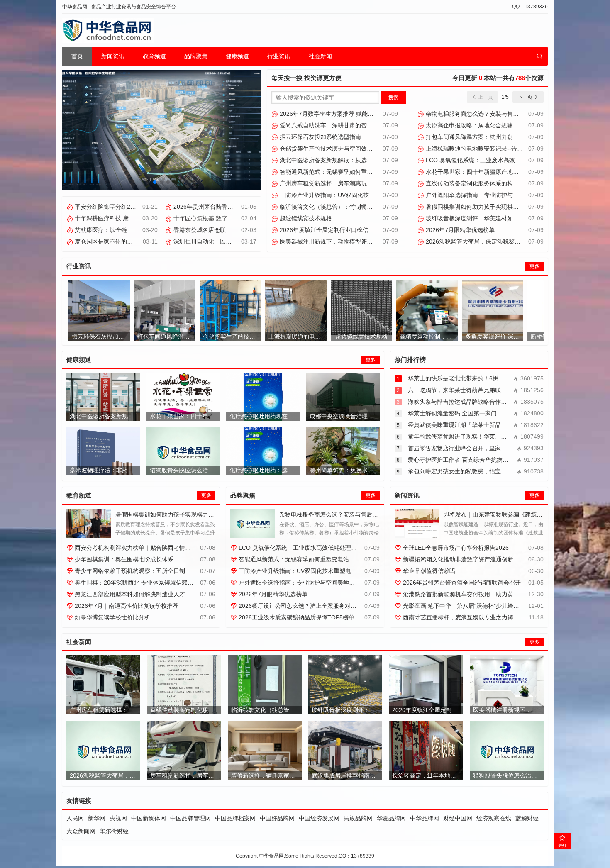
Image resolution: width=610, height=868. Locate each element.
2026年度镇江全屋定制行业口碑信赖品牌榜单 (338, 230)
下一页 (525, 97)
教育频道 (154, 56)
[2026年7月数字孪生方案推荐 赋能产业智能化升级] (161, 129)
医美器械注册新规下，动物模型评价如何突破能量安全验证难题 (360, 241)
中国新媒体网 (148, 818)
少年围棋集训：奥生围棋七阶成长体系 (123, 559)
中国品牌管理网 (190, 818)
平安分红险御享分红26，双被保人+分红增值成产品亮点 (145, 206)
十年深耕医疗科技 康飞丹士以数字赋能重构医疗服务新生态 (150, 218)
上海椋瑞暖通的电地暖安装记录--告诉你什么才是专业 (494, 148)
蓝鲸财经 (527, 818)
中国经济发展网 (319, 818)
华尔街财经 (114, 831)
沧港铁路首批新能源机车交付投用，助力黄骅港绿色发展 (474, 594)
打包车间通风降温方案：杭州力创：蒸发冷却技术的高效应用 (503, 137)
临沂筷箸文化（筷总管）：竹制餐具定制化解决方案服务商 (354, 206)
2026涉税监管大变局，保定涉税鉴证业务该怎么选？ (492, 241)
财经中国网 (457, 818)
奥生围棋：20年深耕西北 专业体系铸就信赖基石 (136, 582)
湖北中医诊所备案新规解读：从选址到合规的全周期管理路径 (357, 160)
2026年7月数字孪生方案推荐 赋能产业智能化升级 (343, 113)
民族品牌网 (358, 818)
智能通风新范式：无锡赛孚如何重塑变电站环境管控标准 (351, 171)
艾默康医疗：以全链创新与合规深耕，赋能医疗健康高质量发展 (155, 230)
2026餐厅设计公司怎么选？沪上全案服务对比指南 (302, 605)
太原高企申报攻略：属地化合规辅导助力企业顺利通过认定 (500, 125)
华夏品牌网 (391, 818)
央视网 (118, 818)
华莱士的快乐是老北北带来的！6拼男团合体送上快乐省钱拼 (485, 378)
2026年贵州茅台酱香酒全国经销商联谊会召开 (231, 206)
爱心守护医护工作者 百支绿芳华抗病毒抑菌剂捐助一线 (478, 459)
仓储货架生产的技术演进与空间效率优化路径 (337, 148)
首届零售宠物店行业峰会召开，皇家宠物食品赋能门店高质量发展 (492, 448)
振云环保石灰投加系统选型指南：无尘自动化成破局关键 (351, 137)
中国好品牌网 (277, 818)
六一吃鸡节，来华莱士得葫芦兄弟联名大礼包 (466, 390)
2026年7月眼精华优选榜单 (459, 230)
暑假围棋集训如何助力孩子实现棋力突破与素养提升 (491, 206)
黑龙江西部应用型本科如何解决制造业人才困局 (135, 594)
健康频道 (237, 56)
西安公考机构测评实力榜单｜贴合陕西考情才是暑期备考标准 (152, 547)
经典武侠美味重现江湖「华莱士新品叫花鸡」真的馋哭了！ (483, 425)
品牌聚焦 (195, 56)
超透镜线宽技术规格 (305, 218)
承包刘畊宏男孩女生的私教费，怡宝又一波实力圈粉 (475, 471)
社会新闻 (320, 56)
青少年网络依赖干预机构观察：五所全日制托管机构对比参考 (152, 571)
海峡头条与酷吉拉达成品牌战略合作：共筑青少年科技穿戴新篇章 (492, 401)
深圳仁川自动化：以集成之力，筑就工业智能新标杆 (239, 241)
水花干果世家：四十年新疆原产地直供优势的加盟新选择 (497, 171)
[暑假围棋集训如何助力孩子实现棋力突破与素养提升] (88, 523)
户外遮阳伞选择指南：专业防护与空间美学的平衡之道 (494, 195)
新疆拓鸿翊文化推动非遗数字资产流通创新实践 (463, 559)
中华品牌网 (424, 818)
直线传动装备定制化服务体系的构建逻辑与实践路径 (491, 183)
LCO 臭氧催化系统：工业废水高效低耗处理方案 (487, 160)
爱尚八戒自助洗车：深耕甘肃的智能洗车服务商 (340, 125)
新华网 (96, 818)
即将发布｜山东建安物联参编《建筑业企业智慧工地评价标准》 (525, 514)
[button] (154, 182)
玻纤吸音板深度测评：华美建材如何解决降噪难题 (489, 218)
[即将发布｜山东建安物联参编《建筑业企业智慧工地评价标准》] (417, 523)
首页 (77, 56)
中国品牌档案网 (235, 818)
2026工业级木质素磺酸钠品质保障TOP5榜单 (295, 617)
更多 (534, 266)
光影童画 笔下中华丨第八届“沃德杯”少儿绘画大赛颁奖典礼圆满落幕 (489, 605)
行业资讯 (278, 56)
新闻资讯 (112, 56)
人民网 (75, 818)
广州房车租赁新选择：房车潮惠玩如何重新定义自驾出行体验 (357, 183)
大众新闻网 (80, 831)
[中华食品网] (108, 30)
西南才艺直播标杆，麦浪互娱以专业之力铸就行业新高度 (474, 617)
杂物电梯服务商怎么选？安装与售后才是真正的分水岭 (494, 113)
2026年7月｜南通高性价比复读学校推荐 (125, 605)
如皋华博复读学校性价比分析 (111, 617)
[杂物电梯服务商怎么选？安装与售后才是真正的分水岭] (252, 523)
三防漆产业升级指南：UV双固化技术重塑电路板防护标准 (352, 195)
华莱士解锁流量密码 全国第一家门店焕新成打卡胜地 (475, 413)
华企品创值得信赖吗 (428, 571)
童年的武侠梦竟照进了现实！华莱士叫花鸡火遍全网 (475, 436)
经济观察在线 (493, 818)
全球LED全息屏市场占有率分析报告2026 (455, 547)
